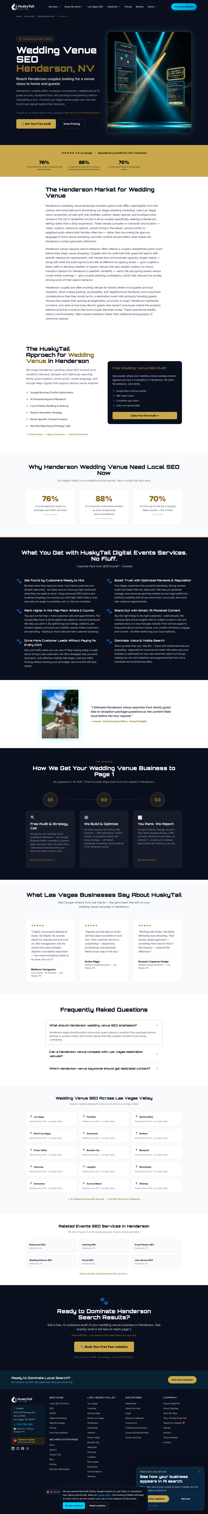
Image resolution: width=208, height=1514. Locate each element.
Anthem (91, 1432)
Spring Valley (93, 1413)
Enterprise (92, 1466)
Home (18, 16)
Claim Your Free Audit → (145, 415)
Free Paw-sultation (184, 6)
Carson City (55, 1454)
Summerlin (92, 1427)
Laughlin (91, 1457)
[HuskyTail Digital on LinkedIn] (12, 1450)
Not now (185, 1498)
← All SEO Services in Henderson (123, 1199)
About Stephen (170, 1408)
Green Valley (93, 1437)
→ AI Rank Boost (34, 434)
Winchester (93, 1461)
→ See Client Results (77, 434)
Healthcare (130, 1403)
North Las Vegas (95, 1418)
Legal (128, 1413)
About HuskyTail (171, 1403)
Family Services (133, 1437)
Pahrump (91, 1452)
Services (53, 6)
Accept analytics (74, 1505)
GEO (51, 1408)
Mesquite (92, 1447)
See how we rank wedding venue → (83, 112)
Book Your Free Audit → (42, 859)
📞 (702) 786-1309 (23, 1424)
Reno (52, 1444)
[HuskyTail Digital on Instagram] (17, 1450)
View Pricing (71, 123)
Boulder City (93, 1442)
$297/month (127, 1357)
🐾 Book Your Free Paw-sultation (104, 1347)
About (151, 6)
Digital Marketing (58, 1418)
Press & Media (170, 1437)
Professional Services (136, 1427)
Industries (112, 6)
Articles (167, 1432)
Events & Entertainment (137, 1432)
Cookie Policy (104, 1495)
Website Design (57, 1423)
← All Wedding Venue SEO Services (86, 1199)
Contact (167, 1442)
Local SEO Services (59, 1403)
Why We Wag (170, 1413)
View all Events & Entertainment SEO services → (104, 1273)
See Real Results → (147, 859)
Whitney (91, 1476)
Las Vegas (92, 1403)
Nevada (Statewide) (59, 1469)
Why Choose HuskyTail (174, 1418)
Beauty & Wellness (134, 1418)
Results (140, 6)
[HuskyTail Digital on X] (27, 1450)
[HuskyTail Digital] (22, 6)
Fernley (53, 1464)
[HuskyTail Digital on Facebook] (22, 1450)
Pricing (128, 6)
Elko (51, 1459)
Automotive (131, 1423)
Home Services (132, 1408)
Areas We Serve (72, 6)
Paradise (91, 1408)
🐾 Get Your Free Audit (36, 123)
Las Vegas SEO (95, 6)
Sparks (52, 1449)
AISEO (52, 1413)
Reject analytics (97, 1505)
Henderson (92, 1423)
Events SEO (29, 16)
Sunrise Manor (94, 1471)
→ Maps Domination (55, 434)
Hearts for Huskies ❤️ (174, 1423)
